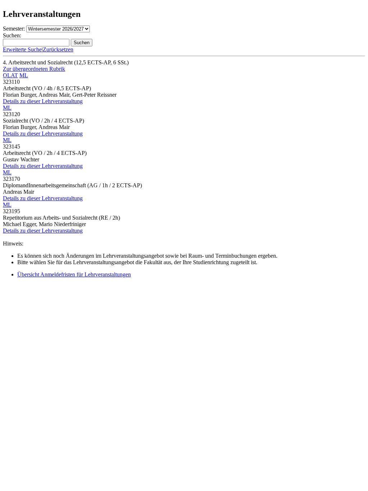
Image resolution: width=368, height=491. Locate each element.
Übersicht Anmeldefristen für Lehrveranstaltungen (74, 274)
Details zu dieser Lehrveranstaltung (43, 101)
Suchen (81, 42)
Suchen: (12, 35)
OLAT (10, 75)
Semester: (14, 29)
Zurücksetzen (58, 49)
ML (23, 75)
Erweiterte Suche (22, 49)
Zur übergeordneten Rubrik (34, 69)
